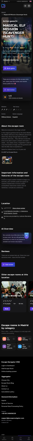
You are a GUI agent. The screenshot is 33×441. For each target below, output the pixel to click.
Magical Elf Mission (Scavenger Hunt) (15, 14)
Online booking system (9, 371)
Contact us (5, 389)
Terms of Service (7, 403)
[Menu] (27, 6)
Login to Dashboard (7, 365)
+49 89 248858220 (22, 1)
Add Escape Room (7, 368)
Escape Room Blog (7, 383)
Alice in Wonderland (12, 296)
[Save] (19, 284)
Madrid (3, 12)
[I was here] (23, 284)
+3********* (7, 208)
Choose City (5, 380)
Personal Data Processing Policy (12, 406)
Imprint (3, 400)
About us (4, 386)
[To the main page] (3, 6)
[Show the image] (7, 160)
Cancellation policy (7, 392)
